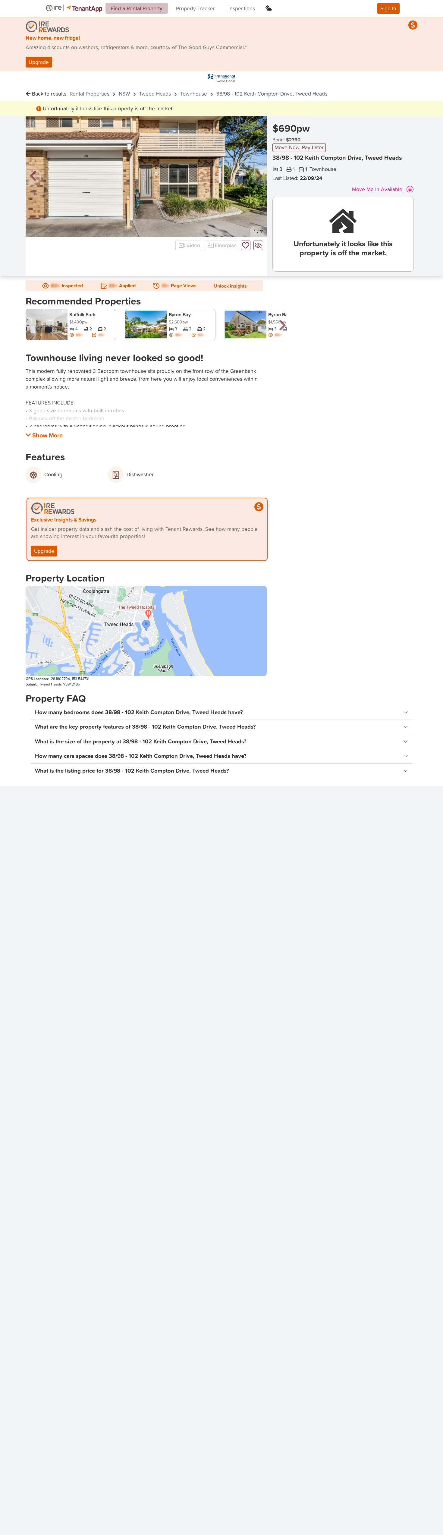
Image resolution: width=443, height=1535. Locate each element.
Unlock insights (230, 285)
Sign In (388, 8)
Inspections (241, 8)
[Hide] (258, 245)
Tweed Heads (155, 93)
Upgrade (39, 62)
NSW (124, 93)
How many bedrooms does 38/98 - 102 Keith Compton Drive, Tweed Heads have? (139, 712)
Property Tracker (195, 8)
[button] (33, 176)
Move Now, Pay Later (299, 147)
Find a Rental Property (136, 8)
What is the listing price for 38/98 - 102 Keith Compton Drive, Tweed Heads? (132, 771)
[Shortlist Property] (245, 245)
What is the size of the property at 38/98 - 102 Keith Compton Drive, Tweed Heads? (141, 741)
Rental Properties (89, 93)
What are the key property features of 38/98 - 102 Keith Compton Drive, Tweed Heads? (145, 727)
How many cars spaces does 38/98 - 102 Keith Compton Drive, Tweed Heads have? (141, 756)
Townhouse (193, 93)
